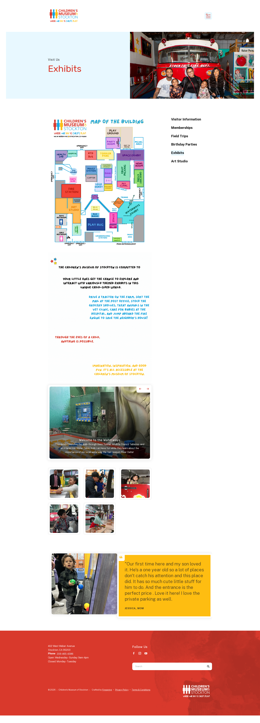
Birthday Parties (184, 144)
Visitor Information (186, 119)
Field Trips (179, 136)
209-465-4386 (65, 653)
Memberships (182, 128)
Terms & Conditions (141, 690)
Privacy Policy (121, 690)
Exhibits (177, 153)
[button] (208, 16)
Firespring (107, 690)
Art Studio (179, 161)
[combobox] (168, 666)
